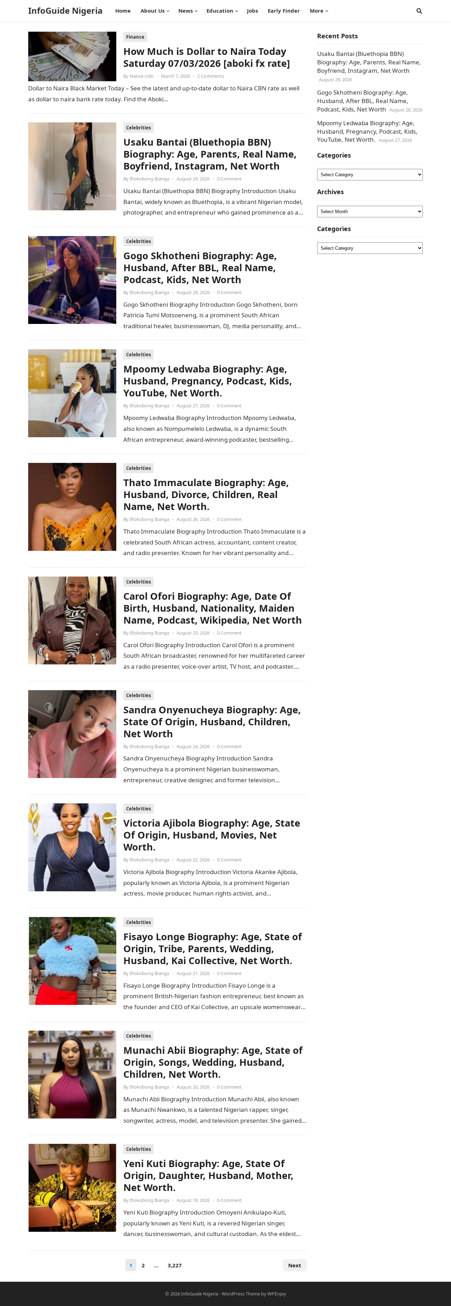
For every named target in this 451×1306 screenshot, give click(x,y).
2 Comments (210, 76)
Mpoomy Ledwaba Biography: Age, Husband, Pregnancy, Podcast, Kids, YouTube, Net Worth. (207, 380)
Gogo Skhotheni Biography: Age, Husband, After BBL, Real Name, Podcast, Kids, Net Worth (200, 267)
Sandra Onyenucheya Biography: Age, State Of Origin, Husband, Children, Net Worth (212, 721)
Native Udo (142, 76)
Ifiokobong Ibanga (149, 179)
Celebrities (138, 128)
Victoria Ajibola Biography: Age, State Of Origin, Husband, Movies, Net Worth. (211, 834)
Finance (135, 37)
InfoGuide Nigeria (65, 10)
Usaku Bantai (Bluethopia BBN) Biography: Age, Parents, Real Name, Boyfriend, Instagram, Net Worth (210, 153)
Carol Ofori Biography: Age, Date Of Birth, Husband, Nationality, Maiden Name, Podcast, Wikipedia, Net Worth (212, 608)
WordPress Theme (241, 1294)
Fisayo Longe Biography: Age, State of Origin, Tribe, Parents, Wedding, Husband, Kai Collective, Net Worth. (212, 948)
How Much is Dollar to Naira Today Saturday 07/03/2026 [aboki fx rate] (206, 57)
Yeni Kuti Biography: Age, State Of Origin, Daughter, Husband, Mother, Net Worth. (208, 1175)
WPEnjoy (276, 1294)
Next (294, 1265)
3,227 (175, 1265)
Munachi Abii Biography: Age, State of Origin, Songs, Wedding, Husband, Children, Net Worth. (213, 1062)
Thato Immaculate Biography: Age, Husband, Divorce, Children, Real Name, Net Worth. (206, 494)
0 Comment (229, 179)
